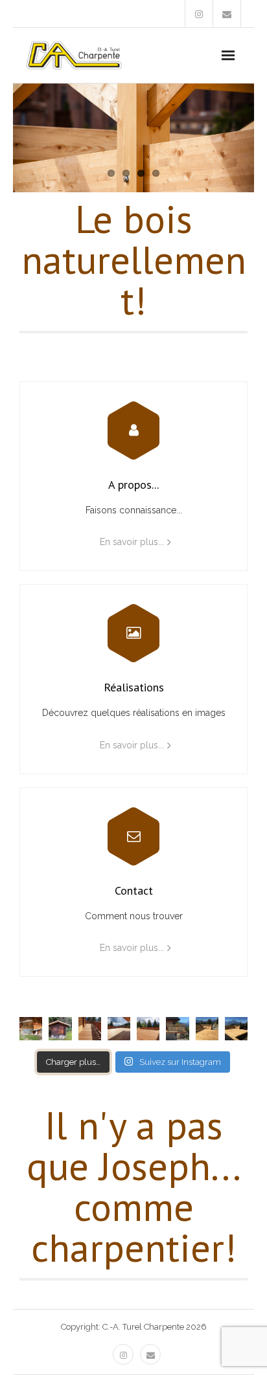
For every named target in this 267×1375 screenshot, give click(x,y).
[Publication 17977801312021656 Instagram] (236, 1028)
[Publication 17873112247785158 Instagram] (148, 1028)
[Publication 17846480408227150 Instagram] (119, 1028)
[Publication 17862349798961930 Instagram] (89, 1028)
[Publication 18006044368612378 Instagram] (60, 1028)
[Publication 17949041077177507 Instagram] (177, 1028)
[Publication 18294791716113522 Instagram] (30, 1028)
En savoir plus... (132, 542)
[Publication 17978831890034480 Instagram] (207, 1028)
